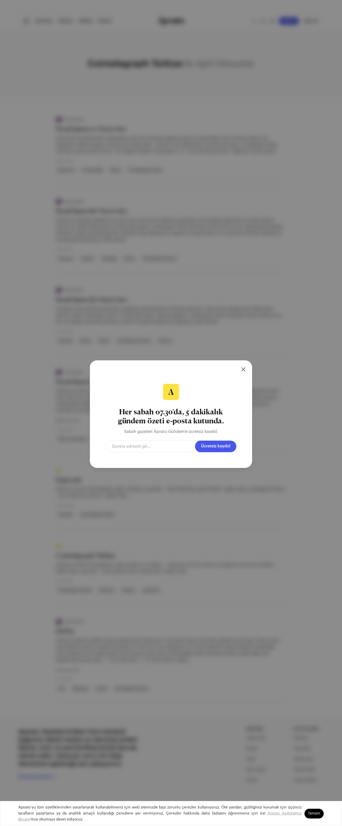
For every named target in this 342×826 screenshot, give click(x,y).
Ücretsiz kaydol (215, 446)
